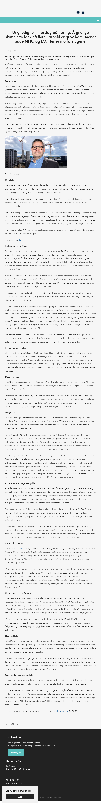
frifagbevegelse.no (60, 711)
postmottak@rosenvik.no (14, 783)
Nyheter (15, 724)
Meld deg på (15, 752)
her (32, 791)
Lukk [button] (20, 797)
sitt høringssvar (19, 548)
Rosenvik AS (50, 8)
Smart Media (57, 797)
